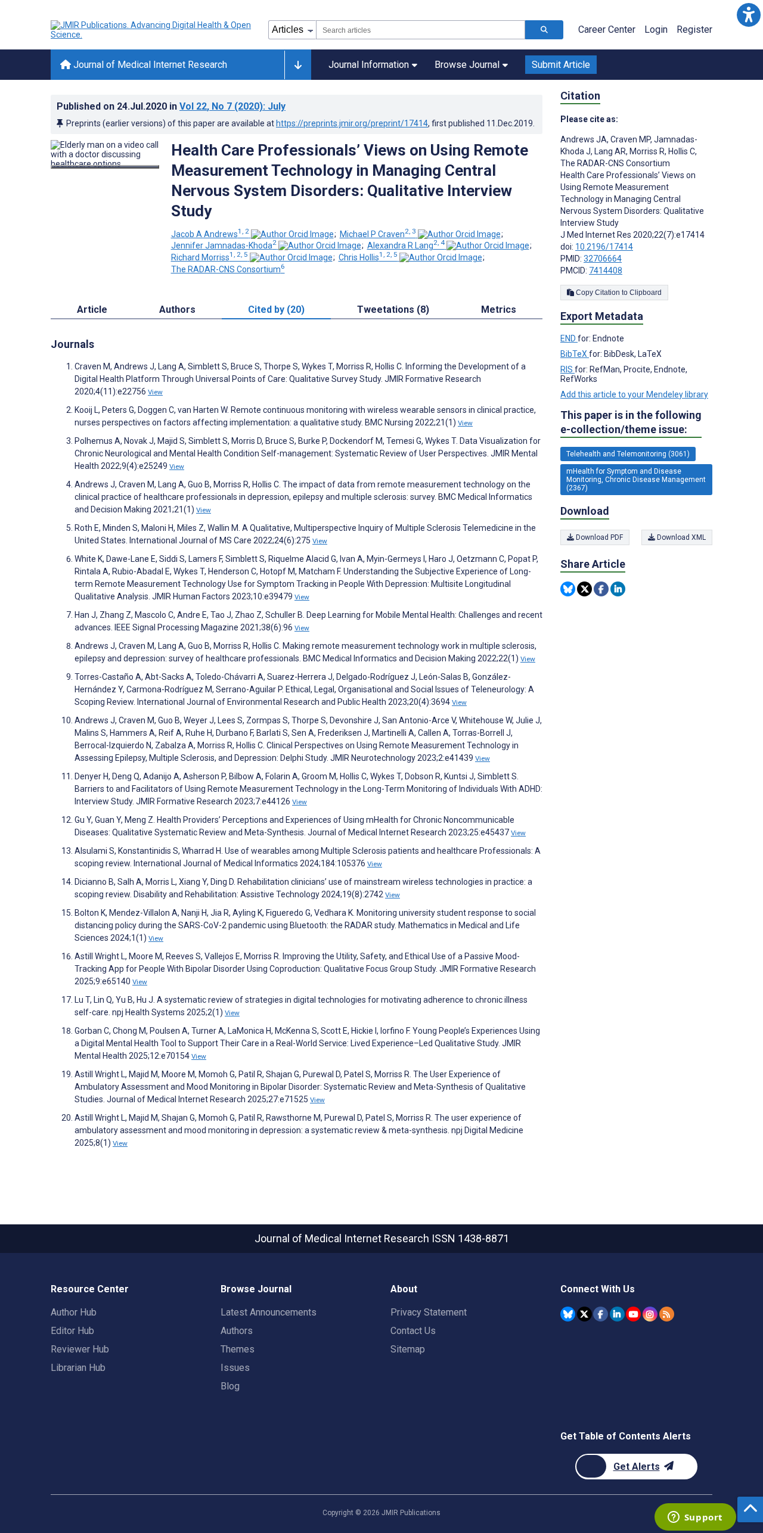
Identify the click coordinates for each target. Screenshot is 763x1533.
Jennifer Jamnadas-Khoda (224, 245)
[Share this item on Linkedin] (617, 589)
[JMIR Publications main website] (152, 29)
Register (694, 29)
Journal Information (368, 64)
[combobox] (420, 29)
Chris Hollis (368, 257)
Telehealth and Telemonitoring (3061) (628, 454)
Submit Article (561, 64)
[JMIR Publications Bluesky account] (567, 1314)
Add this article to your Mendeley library (634, 394)
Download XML (680, 537)
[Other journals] (297, 65)
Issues (235, 1367)
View (155, 392)
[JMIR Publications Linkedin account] (617, 1314)
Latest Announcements (269, 1312)
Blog (230, 1386)
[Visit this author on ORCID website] (292, 234)
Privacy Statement (428, 1312)
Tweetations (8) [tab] (393, 309)
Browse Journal (467, 64)
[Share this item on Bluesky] (567, 589)
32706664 (603, 258)
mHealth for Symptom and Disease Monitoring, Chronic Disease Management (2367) (636, 479)
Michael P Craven (378, 234)
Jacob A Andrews (210, 234)
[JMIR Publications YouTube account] (633, 1314)
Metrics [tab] (498, 309)
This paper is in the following (631, 422)
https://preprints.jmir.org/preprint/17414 (352, 123)
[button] (748, 14)
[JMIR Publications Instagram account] (650, 1314)
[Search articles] (544, 29)
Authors (237, 1330)
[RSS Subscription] (666, 1314)
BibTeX (574, 354)
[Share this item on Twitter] (584, 589)
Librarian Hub (78, 1367)
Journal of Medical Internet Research (149, 64)
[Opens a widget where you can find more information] (695, 1518)
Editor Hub (72, 1330)
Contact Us (413, 1330)
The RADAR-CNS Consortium (228, 269)
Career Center (606, 29)
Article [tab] (92, 309)
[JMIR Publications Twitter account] (584, 1314)
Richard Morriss (209, 257)
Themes (238, 1349)
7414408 (605, 270)
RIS (567, 369)
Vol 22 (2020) (232, 106)
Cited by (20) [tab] (276, 309)
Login (656, 29)
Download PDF (598, 537)
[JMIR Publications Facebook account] (600, 1314)
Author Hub (74, 1312)
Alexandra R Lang (406, 245)
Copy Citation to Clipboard (618, 292)
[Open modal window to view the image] (105, 167)
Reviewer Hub (80, 1349)
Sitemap (407, 1349)
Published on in (171, 106)
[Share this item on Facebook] (601, 589)
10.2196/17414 (604, 246)
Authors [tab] (177, 309)
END (569, 338)
